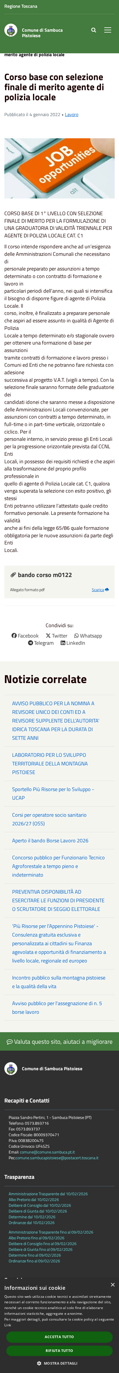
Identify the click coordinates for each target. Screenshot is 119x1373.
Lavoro (71, 114)
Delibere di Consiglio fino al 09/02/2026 (43, 1243)
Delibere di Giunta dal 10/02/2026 (38, 1211)
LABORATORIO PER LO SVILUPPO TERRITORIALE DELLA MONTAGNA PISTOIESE (50, 763)
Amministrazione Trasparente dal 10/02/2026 (48, 1194)
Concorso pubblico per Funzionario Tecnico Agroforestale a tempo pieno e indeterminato (58, 866)
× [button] (112, 1285)
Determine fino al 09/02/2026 (35, 1255)
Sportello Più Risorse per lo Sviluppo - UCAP (53, 793)
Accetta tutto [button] (59, 1336)
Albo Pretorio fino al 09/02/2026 (36, 1238)
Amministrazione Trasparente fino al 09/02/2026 (51, 1232)
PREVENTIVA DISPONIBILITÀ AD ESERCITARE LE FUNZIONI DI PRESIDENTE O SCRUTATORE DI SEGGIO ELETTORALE (58, 900)
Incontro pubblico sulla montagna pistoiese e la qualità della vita (58, 982)
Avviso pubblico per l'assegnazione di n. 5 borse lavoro (57, 1007)
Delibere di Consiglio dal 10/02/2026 (40, 1205)
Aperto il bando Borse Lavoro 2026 (50, 840)
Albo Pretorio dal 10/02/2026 (34, 1199)
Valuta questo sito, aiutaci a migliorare (63, 1041)
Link (7, 1325)
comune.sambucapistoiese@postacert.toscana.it (57, 1158)
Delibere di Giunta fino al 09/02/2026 (40, 1249)
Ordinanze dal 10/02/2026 (32, 1222)
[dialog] (59, 1326)
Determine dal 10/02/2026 (32, 1217)
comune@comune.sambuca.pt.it (47, 1152)
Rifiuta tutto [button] (59, 1350)
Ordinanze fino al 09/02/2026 (34, 1261)
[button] (59, 1363)
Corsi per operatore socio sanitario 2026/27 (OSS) (49, 819)
